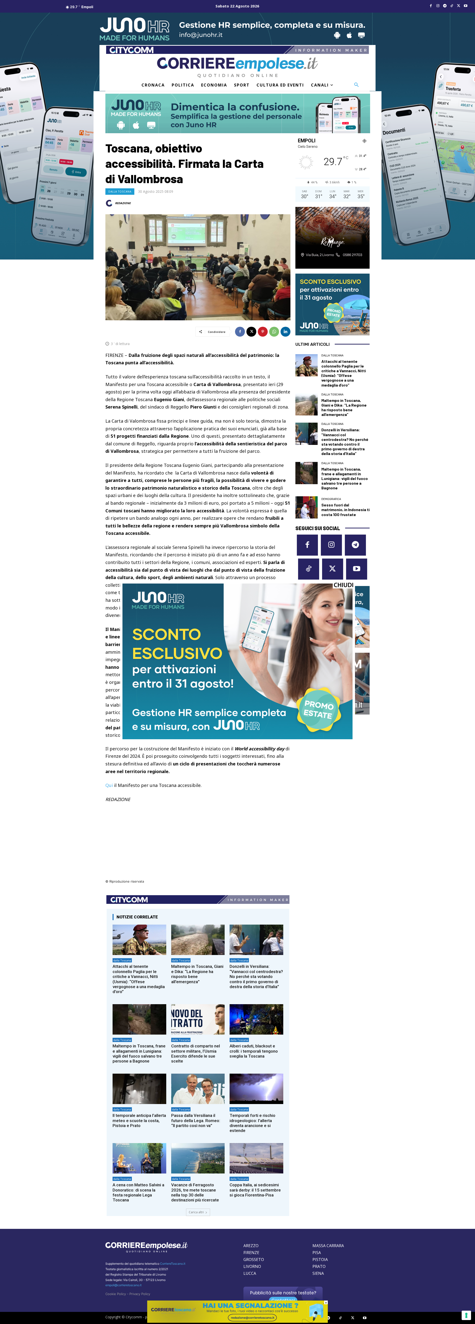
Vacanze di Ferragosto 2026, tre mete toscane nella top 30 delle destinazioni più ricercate (195, 1192)
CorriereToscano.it (172, 1263)
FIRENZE (251, 1252)
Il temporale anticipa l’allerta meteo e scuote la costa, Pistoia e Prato (139, 1120)
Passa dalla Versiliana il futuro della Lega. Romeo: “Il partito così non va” (195, 1120)
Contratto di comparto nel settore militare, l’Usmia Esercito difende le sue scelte (195, 1053)
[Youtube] (465, 5)
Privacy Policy (139, 1294)
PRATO (319, 1266)
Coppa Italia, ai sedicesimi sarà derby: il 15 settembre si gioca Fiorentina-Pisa (255, 1189)
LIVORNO (252, 1266)
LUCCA (249, 1273)
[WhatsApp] (274, 332)
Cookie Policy (115, 1294)
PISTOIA (320, 1259)
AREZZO (251, 1245)
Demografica (331, 499)
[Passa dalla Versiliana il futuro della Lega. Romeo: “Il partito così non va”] (198, 1089)
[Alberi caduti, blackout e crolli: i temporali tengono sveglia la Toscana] (256, 1019)
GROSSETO (253, 1259)
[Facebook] (431, 5)
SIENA (318, 1273)
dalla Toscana (119, 191)
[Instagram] (437, 5)
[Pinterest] (263, 332)
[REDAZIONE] (109, 203)
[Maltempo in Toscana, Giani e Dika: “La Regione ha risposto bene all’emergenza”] (198, 940)
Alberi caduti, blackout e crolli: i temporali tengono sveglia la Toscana (254, 1051)
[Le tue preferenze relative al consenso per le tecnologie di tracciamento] (466, 1315)
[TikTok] (451, 5)
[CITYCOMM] (237, 1321)
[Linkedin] (285, 332)
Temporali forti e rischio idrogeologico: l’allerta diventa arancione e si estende (252, 1123)
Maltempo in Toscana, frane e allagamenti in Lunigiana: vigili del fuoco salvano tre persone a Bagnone (139, 1053)
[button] (356, 85)
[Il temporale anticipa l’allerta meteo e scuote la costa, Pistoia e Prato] (139, 1089)
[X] (458, 5)
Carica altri (196, 1212)
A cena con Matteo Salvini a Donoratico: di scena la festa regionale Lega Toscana (138, 1192)
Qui (109, 785)
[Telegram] (444, 5)
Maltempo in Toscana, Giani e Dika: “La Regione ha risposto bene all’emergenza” (197, 974)
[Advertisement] (197, 844)
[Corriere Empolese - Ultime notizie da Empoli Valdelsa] (237, 67)
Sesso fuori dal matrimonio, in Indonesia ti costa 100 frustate (345, 509)
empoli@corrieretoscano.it (123, 1285)
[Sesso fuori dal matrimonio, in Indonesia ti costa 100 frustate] (306, 507)
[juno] (237, 738)
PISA (316, 1252)
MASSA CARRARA (328, 1245)
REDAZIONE (123, 203)
